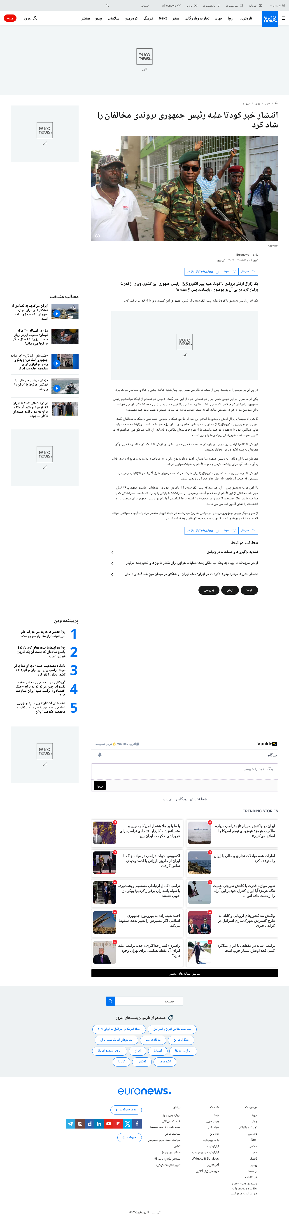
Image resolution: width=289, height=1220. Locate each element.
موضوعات (251, 1107)
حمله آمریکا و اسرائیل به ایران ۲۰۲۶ (119, 1029)
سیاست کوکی (172, 1133)
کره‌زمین (131, 18)
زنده (10, 18)
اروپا (231, 18)
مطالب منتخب (64, 297)
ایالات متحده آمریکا (109, 1051)
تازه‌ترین (246, 18)
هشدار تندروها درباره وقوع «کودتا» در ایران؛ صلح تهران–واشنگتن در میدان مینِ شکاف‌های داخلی (191, 574)
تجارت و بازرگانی (196, 18)
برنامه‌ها (252, 1171)
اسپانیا (158, 1051)
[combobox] (130, 5)
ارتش (230, 590)
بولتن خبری (212, 1121)
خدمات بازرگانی (171, 1121)
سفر (175, 18)
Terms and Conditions (165, 1127)
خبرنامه (131, 1137)
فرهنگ (148, 18)
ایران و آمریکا (183, 1051)
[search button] (107, 5)
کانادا (121, 1061)
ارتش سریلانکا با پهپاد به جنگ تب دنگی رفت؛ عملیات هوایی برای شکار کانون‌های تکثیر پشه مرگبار (192, 563)
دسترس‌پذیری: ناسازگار (167, 1159)
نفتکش (142, 1061)
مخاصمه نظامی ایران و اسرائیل (172, 1029)
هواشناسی (213, 1127)
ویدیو (99, 18)
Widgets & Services (205, 1159)
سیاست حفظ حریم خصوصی (163, 1140)
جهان (218, 18)
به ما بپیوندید (211, 1140)
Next (163, 18)
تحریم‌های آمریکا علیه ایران (116, 1040)
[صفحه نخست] (276, 103)
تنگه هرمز (165, 1061)
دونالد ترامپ (153, 1040)
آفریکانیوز (213, 1165)
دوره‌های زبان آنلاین (207, 1171)
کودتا (249, 590)
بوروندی (246, 103)
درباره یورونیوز (171, 1115)
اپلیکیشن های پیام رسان (205, 1152)
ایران (138, 1051)
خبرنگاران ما (250, 1177)
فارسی (277, 5)
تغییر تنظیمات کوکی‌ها (167, 1165)
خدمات (214, 1107)
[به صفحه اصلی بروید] (270, 19)
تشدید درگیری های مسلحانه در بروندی (232, 552)
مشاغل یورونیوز (171, 1152)
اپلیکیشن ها (212, 1146)
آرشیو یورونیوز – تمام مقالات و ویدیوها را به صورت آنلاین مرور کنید (244, 1188)
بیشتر (177, 1107)
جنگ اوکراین (181, 1040)
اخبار (268, 103)
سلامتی (113, 18)
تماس (177, 1146)
